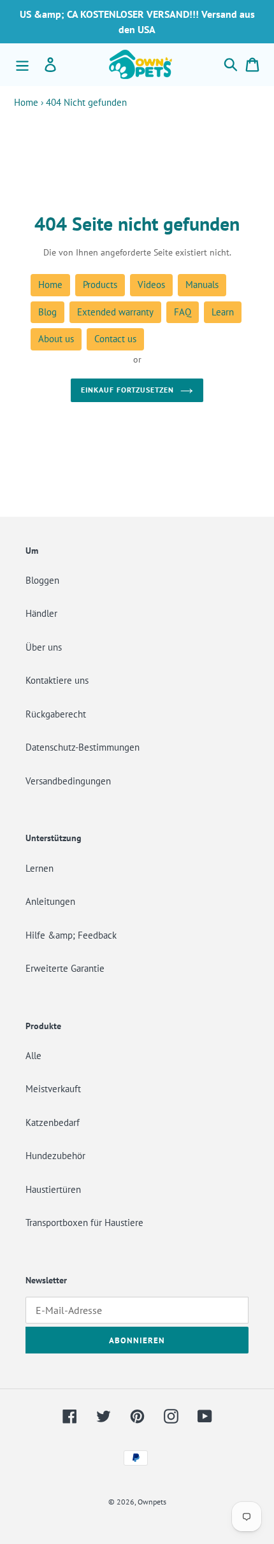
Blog (47, 312)
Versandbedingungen (68, 781)
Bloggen (42, 580)
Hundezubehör (55, 1156)
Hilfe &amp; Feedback (71, 935)
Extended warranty (115, 312)
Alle (33, 1056)
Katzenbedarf (52, 1122)
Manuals (202, 284)
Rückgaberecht (55, 714)
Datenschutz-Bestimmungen (82, 747)
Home (26, 102)
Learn (223, 312)
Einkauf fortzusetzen (127, 389)
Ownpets (152, 1501)
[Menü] (22, 64)
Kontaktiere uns (57, 680)
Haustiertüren (53, 1189)
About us (56, 339)
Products (100, 284)
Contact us (115, 339)
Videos (151, 284)
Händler (41, 613)
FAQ (182, 312)
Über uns (43, 647)
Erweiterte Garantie (65, 968)
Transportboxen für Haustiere (84, 1222)
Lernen (39, 868)
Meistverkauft (53, 1089)
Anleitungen (50, 901)
